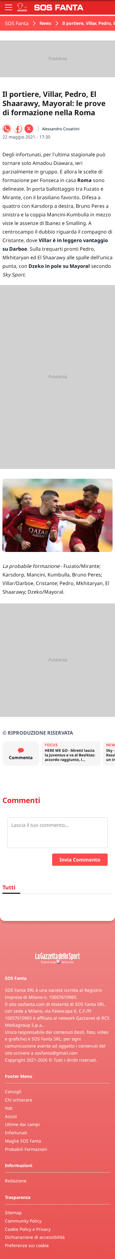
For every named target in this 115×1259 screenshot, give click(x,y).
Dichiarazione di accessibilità (35, 1237)
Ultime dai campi (22, 1124)
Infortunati (16, 1132)
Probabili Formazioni (26, 1149)
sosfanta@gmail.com (56, 1053)
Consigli (13, 1091)
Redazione (15, 1181)
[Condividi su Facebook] (17, 128)
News (45, 23)
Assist (11, 1116)
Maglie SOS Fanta (23, 1141)
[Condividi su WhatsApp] (6, 128)
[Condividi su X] (29, 128)
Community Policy (23, 1221)
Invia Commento (79, 859)
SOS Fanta (17, 23)
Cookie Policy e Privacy (28, 1229)
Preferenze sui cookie (27, 1245)
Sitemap (13, 1212)
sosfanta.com (31, 1004)
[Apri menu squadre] (22, 7)
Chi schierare (18, 1100)
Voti (9, 1108)
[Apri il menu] (8, 7)
